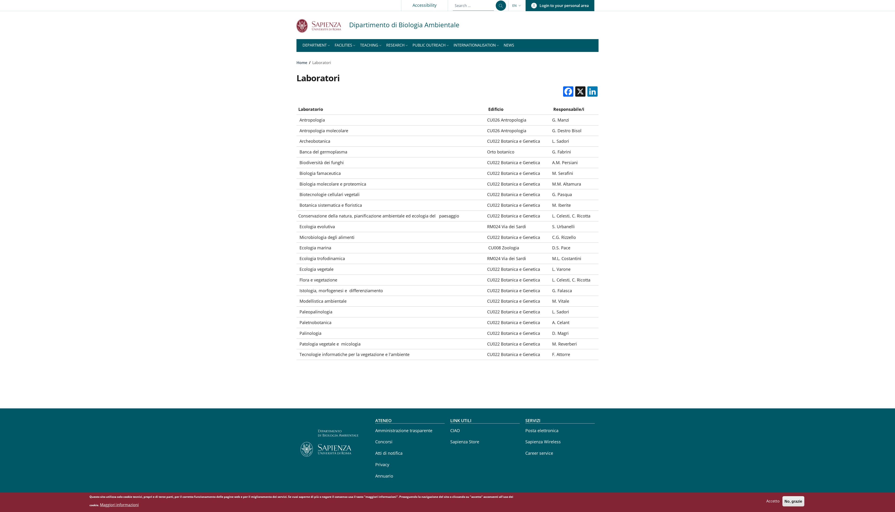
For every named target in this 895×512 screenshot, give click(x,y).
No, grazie (793, 501)
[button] (517, 5)
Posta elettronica (541, 430)
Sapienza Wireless (543, 441)
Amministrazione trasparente (403, 430)
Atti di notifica (389, 453)
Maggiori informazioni (119, 504)
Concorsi (383, 441)
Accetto (773, 501)
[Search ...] (501, 5)
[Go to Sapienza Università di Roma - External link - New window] (322, 26)
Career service (539, 453)
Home (301, 62)
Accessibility (425, 5)
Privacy (382, 464)
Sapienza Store (464, 441)
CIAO (455, 430)
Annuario (384, 476)
